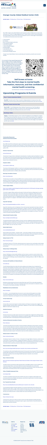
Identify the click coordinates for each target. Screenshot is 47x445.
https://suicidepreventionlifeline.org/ (10, 217)
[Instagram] (31, 426)
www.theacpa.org (6, 141)
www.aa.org (5, 312)
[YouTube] (33, 426)
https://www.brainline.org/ (8, 279)
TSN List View (19, 19)
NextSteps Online (8, 112)
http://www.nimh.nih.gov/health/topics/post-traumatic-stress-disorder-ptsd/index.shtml (20, 348)
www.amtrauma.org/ (7, 153)
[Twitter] (33, 424)
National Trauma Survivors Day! (12, 104)
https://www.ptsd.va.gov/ (8, 240)
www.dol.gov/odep (6, 373)
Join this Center (6, 19)
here (41, 101)
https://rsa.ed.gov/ (6, 290)
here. (29, 109)
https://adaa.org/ (6, 322)
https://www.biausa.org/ (8, 176)
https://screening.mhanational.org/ (28, 89)
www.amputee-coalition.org (8, 165)
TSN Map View (13, 19)
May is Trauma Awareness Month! (12, 97)
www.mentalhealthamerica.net (9, 229)
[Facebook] (30, 424)
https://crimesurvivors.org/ (8, 396)
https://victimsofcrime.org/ (8, 336)
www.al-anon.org (6, 301)
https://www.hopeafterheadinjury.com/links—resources (14, 204)
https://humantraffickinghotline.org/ (10, 251)
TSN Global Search (27, 19)
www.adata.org (6, 263)
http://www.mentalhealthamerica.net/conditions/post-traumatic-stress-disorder (18, 384)
